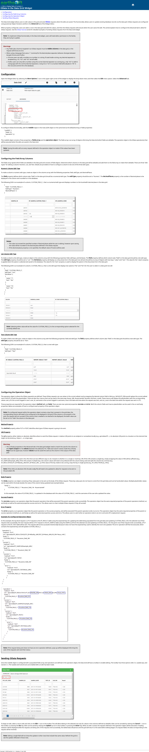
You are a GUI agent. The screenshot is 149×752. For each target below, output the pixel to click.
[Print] (132, 6)
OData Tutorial (21, 30)
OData (48, 22)
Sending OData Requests (11, 18)
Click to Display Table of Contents (11, 6)
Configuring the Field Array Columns (14, 14)
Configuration (7, 12)
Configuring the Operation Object (13, 16)
